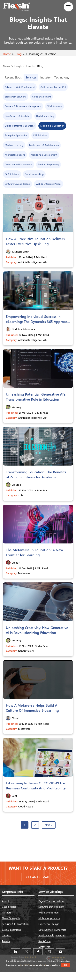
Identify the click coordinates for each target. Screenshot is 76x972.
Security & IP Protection (15, 923)
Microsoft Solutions (15, 154)
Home (7, 54)
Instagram (49, 951)
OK (65, 965)
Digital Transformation (51, 901)
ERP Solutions (40, 135)
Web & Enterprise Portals (48, 183)
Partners (6, 912)
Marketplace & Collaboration (44, 145)
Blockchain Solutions (15, 96)
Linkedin (15, 951)
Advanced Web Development (20, 86)
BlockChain (44, 941)
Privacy (6, 941)
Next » (48, 825)
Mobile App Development (44, 154)
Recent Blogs (13, 77)
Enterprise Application (16, 135)
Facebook (38, 951)
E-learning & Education (52, 125)
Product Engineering (48, 164)
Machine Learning (14, 145)
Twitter (26, 951)
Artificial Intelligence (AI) (53, 86)
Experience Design (48, 923)
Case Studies (9, 906)
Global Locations (11, 929)
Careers (6, 935)
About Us (7, 901)
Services (31, 77)
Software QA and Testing (17, 183)
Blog (19, 54)
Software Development (51, 906)
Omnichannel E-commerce (18, 164)
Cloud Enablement (41, 96)
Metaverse (44, 946)
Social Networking (34, 174)
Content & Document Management (23, 106)
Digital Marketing (45, 116)
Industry (45, 77)
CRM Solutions (54, 106)
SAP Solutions (12, 174)
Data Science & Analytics (17, 116)
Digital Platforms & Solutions (19, 125)
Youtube (60, 951)
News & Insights (13, 66)
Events (30, 66)
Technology (61, 77)
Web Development (48, 912)
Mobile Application (49, 918)
